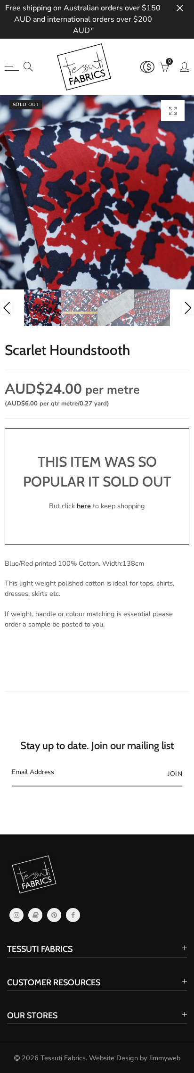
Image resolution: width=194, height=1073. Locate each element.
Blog (35, 915)
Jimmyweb (164, 1058)
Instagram (16, 915)
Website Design (113, 1058)
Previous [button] (6, 308)
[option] (97, 192)
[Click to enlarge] (173, 110)
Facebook (73, 915)
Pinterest (54, 915)
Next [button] (188, 308)
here (84, 506)
